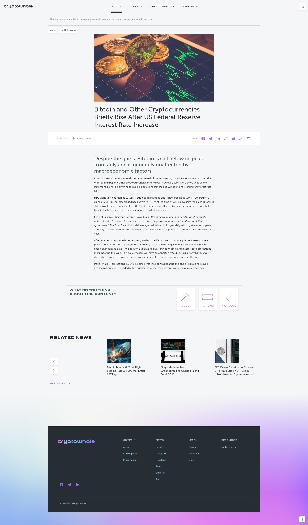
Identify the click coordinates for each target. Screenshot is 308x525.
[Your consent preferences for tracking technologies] (302, 519)
